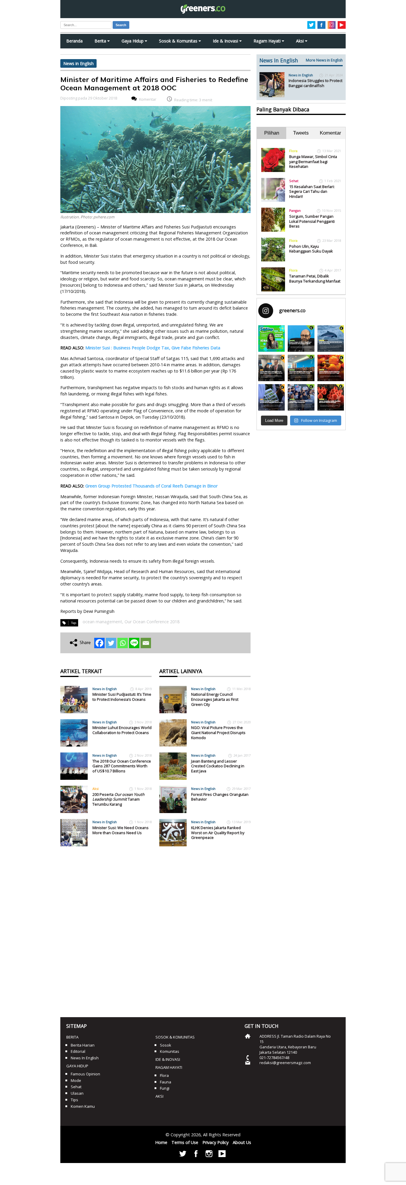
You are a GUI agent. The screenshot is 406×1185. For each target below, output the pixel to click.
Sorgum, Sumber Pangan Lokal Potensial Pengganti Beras (312, 221)
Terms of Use (184, 1142)
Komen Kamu (83, 1106)
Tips (74, 1099)
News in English (78, 63)
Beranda (74, 41)
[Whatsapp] (122, 643)
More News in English (324, 60)
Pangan (295, 210)
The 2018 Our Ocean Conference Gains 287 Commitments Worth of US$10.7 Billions (121, 766)
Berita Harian (83, 1045)
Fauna (165, 1082)
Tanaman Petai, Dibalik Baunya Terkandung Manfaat (314, 278)
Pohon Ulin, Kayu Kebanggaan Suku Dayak (311, 249)
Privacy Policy (215, 1142)
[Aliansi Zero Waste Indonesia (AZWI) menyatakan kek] (301, 368)
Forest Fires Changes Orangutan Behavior (219, 797)
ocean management (102, 621)
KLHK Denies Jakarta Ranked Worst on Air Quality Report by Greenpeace (217, 832)
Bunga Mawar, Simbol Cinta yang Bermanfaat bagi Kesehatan (313, 161)
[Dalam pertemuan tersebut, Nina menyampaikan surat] (271, 368)
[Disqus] (155, 929)
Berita (101, 41)
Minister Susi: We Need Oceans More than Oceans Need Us (120, 830)
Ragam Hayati (268, 41)
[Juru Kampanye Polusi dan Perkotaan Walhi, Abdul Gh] (301, 338)
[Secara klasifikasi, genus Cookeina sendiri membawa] (330, 397)
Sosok (165, 1045)
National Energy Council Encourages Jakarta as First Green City (214, 699)
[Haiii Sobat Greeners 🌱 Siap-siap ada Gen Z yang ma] (271, 338)
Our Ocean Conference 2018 (152, 621)
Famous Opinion (85, 1074)
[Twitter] (111, 643)
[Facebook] (99, 643)
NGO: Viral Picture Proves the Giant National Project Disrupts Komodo (218, 732)
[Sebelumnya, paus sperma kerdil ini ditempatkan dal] (330, 338)
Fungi (164, 1088)
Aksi (300, 41)
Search (121, 25)
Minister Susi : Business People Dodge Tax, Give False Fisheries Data (152, 348)
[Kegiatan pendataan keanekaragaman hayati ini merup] (271, 397)
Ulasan (77, 1093)
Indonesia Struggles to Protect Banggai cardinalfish (315, 83)
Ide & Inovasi (226, 41)
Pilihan (271, 133)
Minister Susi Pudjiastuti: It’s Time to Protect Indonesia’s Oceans (121, 697)
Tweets (301, 133)
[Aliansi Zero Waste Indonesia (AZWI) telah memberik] (301, 397)
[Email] (146, 643)
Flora (293, 151)
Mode (76, 1080)
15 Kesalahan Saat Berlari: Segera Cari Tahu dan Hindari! (312, 191)
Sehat (293, 181)
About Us (242, 1142)
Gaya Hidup (133, 41)
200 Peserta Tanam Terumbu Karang (118, 799)
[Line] (134, 643)
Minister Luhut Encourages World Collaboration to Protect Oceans (122, 730)
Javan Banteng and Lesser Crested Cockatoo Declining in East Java (217, 766)
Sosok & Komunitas (179, 41)
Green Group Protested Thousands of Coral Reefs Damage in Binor (151, 486)
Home (161, 1142)
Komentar (147, 99)
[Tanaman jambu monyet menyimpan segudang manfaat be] (330, 368)
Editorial (78, 1051)
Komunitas (169, 1051)
